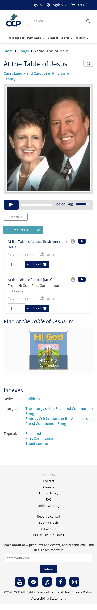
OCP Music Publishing (48, 535)
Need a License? (48, 516)
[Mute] (70, 205)
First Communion (39, 438)
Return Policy (48, 493)
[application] (48, 205)
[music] (47, 582)
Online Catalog (48, 505)
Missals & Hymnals (25, 37)
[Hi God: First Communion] (48, 350)
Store (8, 50)
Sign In (36, 4)
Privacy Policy (81, 592)
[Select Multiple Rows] (38, 230)
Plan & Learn (58, 37)
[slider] (80, 203)
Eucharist (33, 433)
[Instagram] (74, 582)
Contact (48, 481)
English (57, 4)
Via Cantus (48, 528)
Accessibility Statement (48, 598)
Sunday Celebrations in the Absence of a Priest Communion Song (58, 421)
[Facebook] (61, 582)
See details (15, 217)
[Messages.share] (88, 63)
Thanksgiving (36, 443)
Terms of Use (59, 592)
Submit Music (48, 522)
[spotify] (33, 582)
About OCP (49, 474)
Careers (48, 487)
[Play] (11, 205)
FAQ (48, 499)
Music (81, 37)
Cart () (81, 4)
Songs (23, 50)
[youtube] (20, 582)
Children (32, 398)
